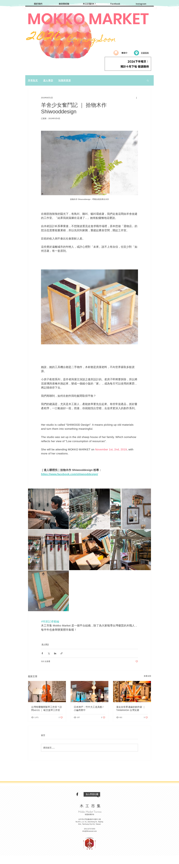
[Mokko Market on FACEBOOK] (77, 794)
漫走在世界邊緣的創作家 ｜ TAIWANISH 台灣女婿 (130, 708)
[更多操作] (136, 97)
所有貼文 (33, 80)
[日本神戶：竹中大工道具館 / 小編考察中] (90, 691)
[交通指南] (136, 52)
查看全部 (147, 676)
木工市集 (91, 806)
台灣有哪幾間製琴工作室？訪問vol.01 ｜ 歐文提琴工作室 (46, 708)
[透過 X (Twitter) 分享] (48, 653)
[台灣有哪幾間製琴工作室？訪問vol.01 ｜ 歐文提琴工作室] (47, 691)
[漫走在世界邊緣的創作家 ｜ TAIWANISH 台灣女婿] (132, 691)
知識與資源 (64, 80)
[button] (148, 80)
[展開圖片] (48, 509)
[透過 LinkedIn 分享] (55, 653)
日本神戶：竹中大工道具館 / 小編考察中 (88, 708)
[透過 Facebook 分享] (42, 653)
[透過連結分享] (61, 653)
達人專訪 (48, 80)
